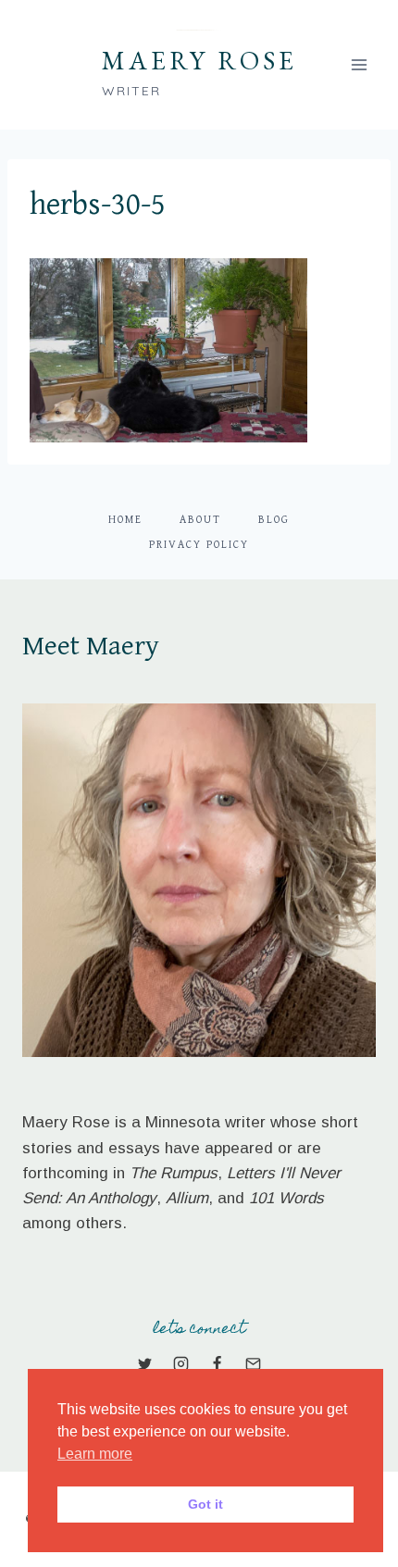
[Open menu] (359, 64)
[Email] (253, 1363)
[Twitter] (144, 1363)
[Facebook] (217, 1363)
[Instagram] (180, 1363)
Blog (274, 520)
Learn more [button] (94, 1453)
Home (125, 520)
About (200, 520)
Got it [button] (205, 1504)
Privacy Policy (199, 545)
